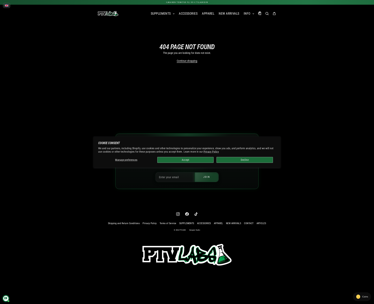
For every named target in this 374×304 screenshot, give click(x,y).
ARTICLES (261, 223)
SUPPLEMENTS (161, 13)
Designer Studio (194, 230)
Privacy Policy (211, 151)
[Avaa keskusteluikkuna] (5, 298)
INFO (247, 13)
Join (206, 177)
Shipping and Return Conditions (124, 223)
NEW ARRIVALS (229, 13)
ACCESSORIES (188, 13)
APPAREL (208, 13)
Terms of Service (168, 223)
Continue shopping (187, 60)
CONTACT (248, 223)
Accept (185, 159)
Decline (245, 159)
